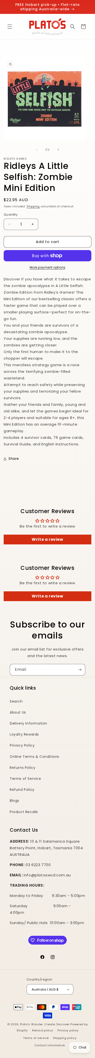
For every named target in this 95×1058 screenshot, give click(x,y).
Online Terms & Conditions (34, 756)
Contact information (49, 1045)
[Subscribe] (79, 669)
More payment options (48, 267)
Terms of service (35, 1038)
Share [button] (14, 458)
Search (16, 701)
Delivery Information (28, 723)
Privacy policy (67, 1030)
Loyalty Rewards (24, 734)
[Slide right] (58, 149)
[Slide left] (36, 149)
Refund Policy (22, 789)
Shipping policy (64, 1038)
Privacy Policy (22, 745)
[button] (9, 26)
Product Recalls (24, 811)
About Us (18, 712)
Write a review (47, 539)
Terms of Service (25, 778)
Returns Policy (22, 767)
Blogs (14, 800)
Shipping (33, 206)
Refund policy (42, 1030)
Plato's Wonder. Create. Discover (44, 1024)
